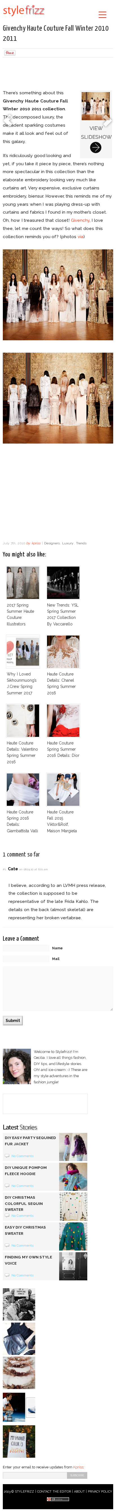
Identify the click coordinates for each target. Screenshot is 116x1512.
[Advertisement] (58, 74)
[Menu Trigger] (102, 14)
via (80, 236)
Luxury (67, 543)
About (79, 1491)
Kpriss (78, 1467)
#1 (4, 869)
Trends (81, 543)
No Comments (23, 1156)
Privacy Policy (100, 1491)
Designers (52, 543)
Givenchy (80, 220)
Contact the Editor (54, 1491)
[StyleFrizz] (24, 17)
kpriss (36, 543)
